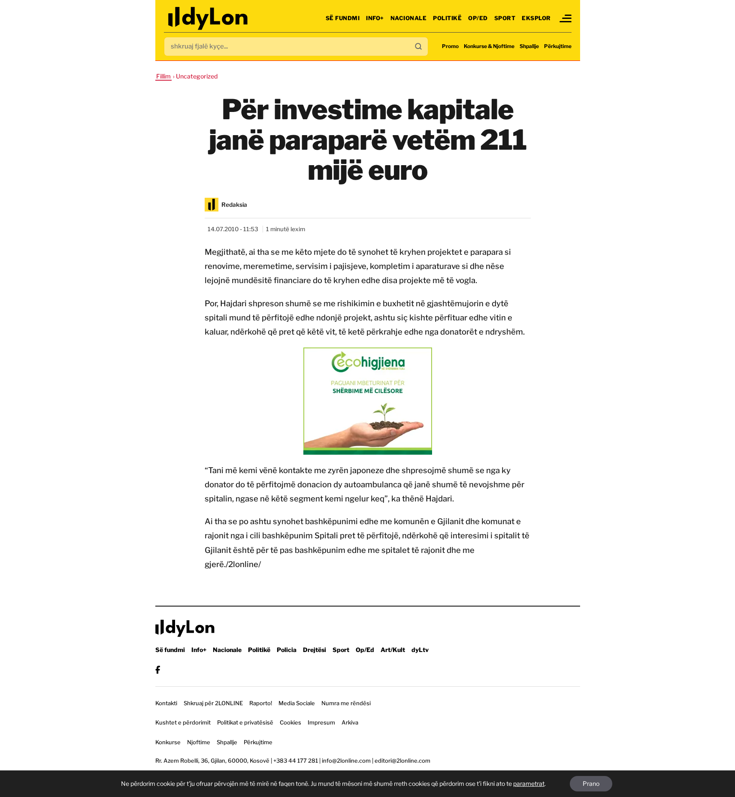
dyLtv (420, 649)
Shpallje (529, 46)
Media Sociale (296, 703)
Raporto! (260, 703)
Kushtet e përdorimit (183, 722)
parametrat (528, 783)
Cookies (290, 722)
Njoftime (198, 742)
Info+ (375, 18)
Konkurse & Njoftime (489, 46)
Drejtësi (314, 649)
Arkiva (350, 722)
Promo (450, 46)
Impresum (321, 722)
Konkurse (168, 742)
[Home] (209, 18)
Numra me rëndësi (346, 703)
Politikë (447, 18)
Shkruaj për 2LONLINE (213, 703)
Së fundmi (343, 18)
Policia (286, 649)
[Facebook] (157, 670)
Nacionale (408, 18)
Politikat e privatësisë (245, 722)
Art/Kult (393, 649)
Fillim (163, 76)
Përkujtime (558, 46)
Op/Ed (478, 18)
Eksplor (536, 18)
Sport (505, 18)
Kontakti (166, 703)
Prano (591, 783)
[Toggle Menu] (566, 18)
